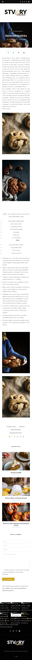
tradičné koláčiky (16, 432)
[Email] (23, 52)
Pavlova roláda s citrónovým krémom (16, 498)
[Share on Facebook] (8, 52)
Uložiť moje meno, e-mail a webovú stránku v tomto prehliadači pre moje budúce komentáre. (15, 572)
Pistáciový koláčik (16, 472)
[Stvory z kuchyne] (16, 12)
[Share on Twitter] (13, 52)
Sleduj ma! (17, 615)
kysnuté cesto (11, 426)
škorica (21, 426)
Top (16, 656)
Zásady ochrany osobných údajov (9, 624)
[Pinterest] (18, 52)
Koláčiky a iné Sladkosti (16, 31)
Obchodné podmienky (6, 627)
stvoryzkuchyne (13, 39)
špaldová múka (15, 429)
